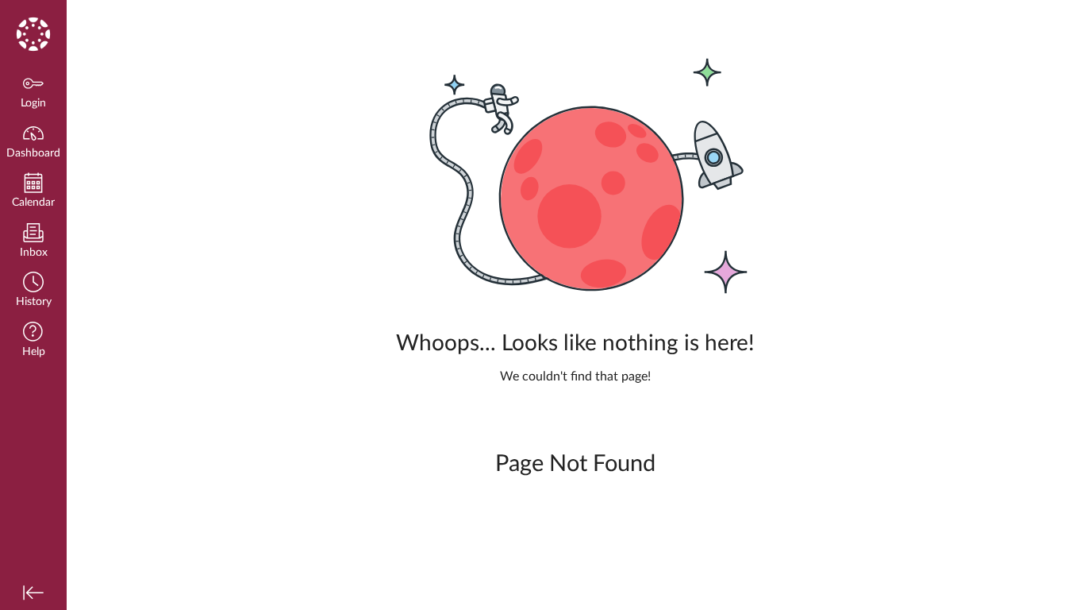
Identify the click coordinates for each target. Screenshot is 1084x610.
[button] (33, 291)
